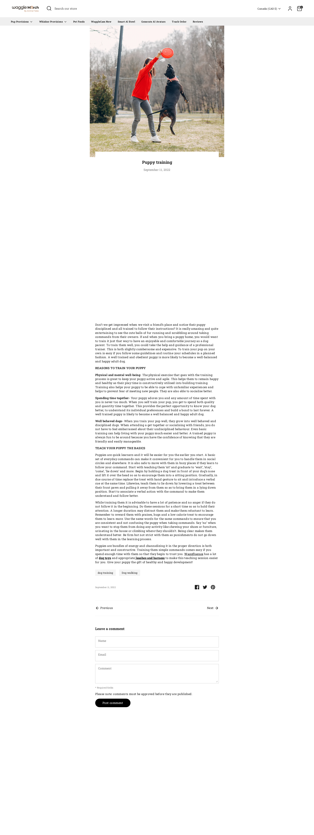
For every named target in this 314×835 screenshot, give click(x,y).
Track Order (179, 21)
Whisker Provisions (51, 21)
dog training (105, 572)
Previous (106, 608)
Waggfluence (193, 554)
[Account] (290, 8)
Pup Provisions (20, 21)
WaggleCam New (101, 21)
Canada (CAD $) (267, 8)
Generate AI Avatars (153, 21)
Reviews (198, 21)
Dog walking (129, 572)
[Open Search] (49, 8)
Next (210, 608)
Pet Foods (79, 21)
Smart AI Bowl (126, 21)
